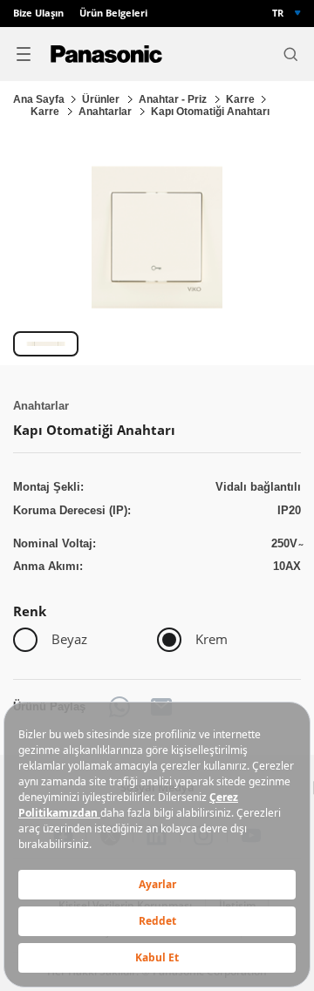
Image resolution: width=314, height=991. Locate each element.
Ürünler (102, 99)
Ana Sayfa (39, 99)
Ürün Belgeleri (113, 13)
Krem (211, 639)
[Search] (290, 54)
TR (277, 13)
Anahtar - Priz (174, 99)
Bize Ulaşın (38, 13)
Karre (240, 99)
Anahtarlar (106, 111)
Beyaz (69, 639)
